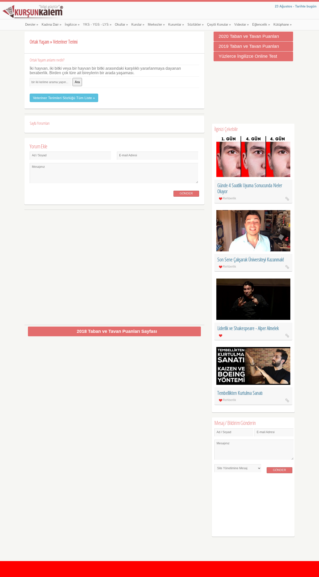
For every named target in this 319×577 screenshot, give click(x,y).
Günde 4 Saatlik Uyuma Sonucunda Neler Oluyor (249, 188)
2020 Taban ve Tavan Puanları (249, 36)
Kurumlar (176, 24)
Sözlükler (195, 24)
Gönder (186, 193)
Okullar (121, 24)
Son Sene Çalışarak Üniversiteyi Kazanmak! (250, 259)
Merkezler (156, 24)
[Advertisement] (114, 265)
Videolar (241, 24)
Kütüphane (282, 24)
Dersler (31, 24)
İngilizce (72, 24)
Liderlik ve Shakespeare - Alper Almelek (248, 328)
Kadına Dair (51, 24)
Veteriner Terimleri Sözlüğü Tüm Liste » (64, 98)
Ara (77, 82)
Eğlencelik (261, 24)
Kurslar (137, 24)
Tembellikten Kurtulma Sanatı (239, 393)
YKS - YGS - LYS (97, 24)
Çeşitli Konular (219, 24)
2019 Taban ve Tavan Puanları (249, 46)
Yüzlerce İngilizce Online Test (248, 56)
